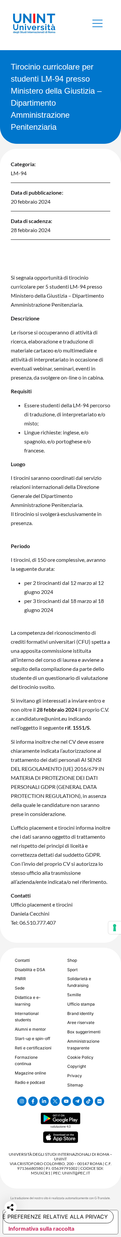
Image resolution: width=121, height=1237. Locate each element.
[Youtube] (66, 1101)
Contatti (22, 960)
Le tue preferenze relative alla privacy (55, 1216)
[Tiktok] (88, 1101)
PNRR (20, 978)
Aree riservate (80, 1022)
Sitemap (75, 1085)
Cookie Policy (80, 1057)
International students (27, 1017)
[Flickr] (99, 1101)
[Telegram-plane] (77, 1101)
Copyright (76, 1066)
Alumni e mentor (30, 1029)
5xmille (74, 994)
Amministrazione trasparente (83, 1044)
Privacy (74, 1075)
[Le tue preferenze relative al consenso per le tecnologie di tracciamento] (114, 927)
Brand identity (80, 1013)
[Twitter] (55, 1101)
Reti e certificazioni (33, 1047)
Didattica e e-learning (28, 1001)
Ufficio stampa (81, 1004)
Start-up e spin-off (32, 1038)
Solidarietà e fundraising (79, 982)
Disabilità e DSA (30, 969)
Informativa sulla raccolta (41, 1228)
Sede (20, 988)
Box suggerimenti (83, 1031)
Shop (72, 960)
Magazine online (30, 1072)
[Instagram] (22, 1101)
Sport (72, 969)
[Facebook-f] (33, 1101)
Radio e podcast (30, 1082)
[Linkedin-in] (44, 1101)
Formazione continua (26, 1060)
